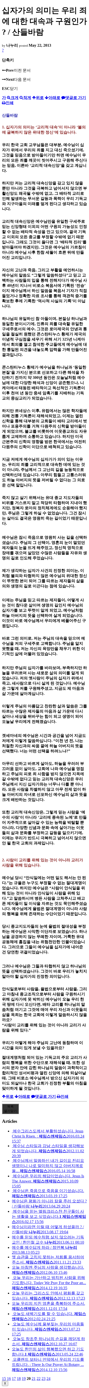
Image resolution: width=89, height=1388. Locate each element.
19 (24, 1378)
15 (4, 1378)
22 (39, 1378)
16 (9, 1378)
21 (34, 1378)
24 (48, 1378)
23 (43, 1378)
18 (19, 1378)
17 (14, 1378)
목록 (10, 1109)
